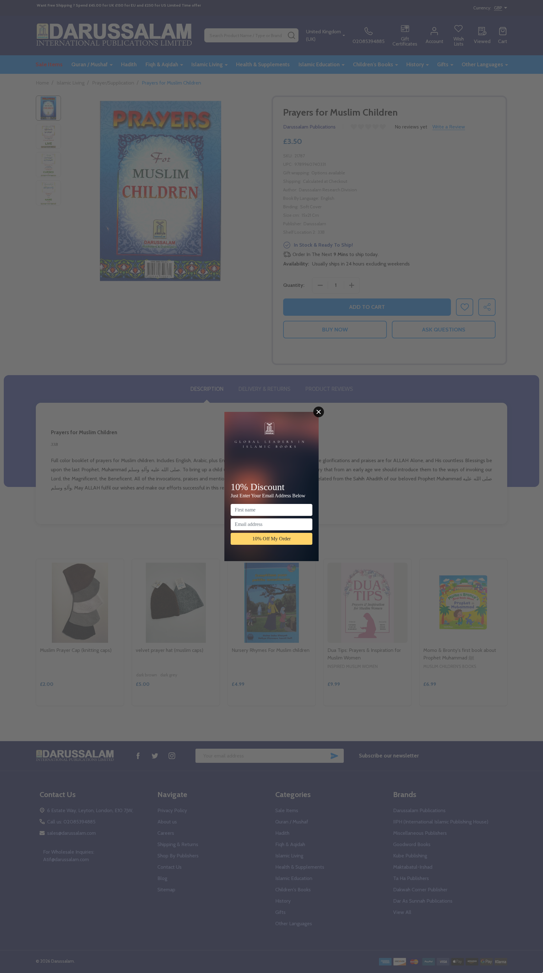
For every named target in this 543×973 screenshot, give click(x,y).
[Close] (318, 412)
